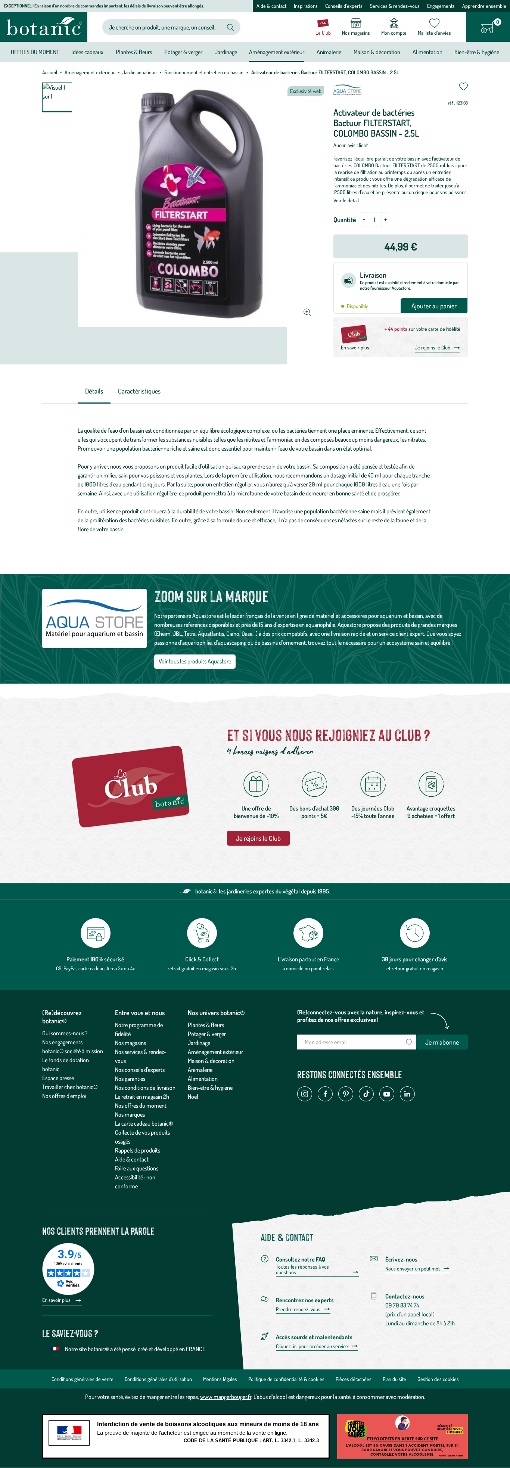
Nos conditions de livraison (145, 1087)
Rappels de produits (137, 1150)
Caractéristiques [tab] (139, 391)
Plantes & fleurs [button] (134, 52)
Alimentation (203, 1078)
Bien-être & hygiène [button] (476, 52)
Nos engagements (62, 1042)
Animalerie (200, 1069)
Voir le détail (346, 200)
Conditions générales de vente (82, 1379)
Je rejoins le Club (432, 347)
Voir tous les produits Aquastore (195, 661)
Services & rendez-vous (395, 6)
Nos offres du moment (141, 1105)
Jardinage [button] (226, 52)
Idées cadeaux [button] (87, 52)
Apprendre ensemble (484, 6)
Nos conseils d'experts (140, 1069)
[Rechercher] (230, 27)
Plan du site (394, 1379)
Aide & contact (271, 6)
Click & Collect (202, 959)
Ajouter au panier (434, 306)
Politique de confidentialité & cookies (286, 1379)
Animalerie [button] (329, 52)
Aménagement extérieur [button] (276, 52)
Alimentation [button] (427, 52)
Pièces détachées (353, 1379)
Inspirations (306, 6)
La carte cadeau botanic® (144, 1123)
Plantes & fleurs (206, 1025)
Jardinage (199, 1042)
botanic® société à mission (72, 1051)
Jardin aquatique (139, 72)
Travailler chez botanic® (69, 1087)
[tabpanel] (255, 480)
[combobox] (165, 27)
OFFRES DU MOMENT (35, 52)
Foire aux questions (136, 1168)
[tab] (94, 391)
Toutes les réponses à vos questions (302, 1269)
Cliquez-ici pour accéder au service (312, 1346)
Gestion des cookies (438, 1379)
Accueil (49, 72)
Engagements (441, 6)
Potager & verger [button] (183, 52)
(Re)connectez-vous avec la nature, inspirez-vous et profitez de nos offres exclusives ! (361, 1015)
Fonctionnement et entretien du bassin (203, 72)
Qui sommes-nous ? (65, 1033)
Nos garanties (130, 1078)
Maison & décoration (211, 1060)
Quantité (344, 219)
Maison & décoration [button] (377, 52)
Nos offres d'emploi (64, 1096)
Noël (193, 1096)
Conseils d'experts (344, 6)
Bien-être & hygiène (210, 1087)
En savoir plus (355, 347)
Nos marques (130, 1114)
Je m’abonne (442, 1042)
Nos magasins (130, 1042)
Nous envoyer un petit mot (412, 1269)
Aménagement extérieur (90, 72)
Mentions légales (220, 1379)
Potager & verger (207, 1034)
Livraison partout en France (308, 959)
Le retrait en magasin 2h (142, 1096)
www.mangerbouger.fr (225, 1396)
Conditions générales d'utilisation (158, 1379)
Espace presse (58, 1078)
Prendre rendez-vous (298, 1309)
